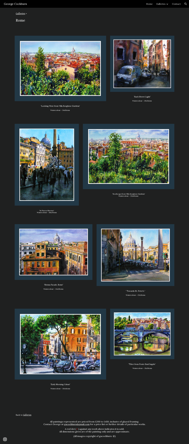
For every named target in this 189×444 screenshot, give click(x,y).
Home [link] (149, 3)
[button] (185, 4)
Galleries (20, 13)
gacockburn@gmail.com (77, 424)
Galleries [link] (160, 3)
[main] (94, 20)
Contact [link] (176, 3)
